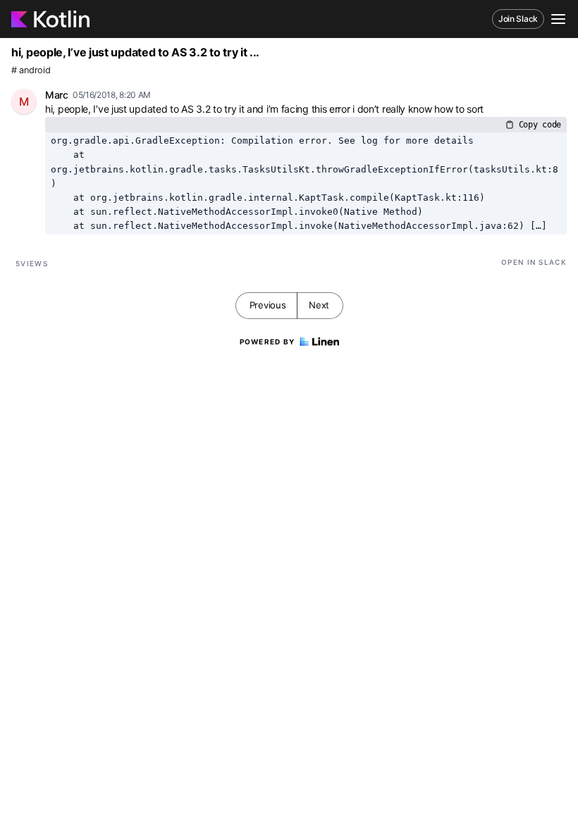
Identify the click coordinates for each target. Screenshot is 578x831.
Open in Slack (534, 262)
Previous (268, 305)
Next (319, 305)
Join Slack (518, 18)
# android (30, 70)
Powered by (267, 341)
